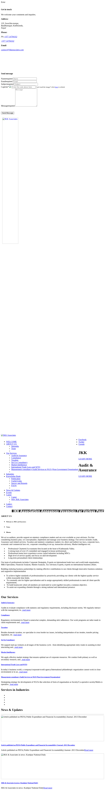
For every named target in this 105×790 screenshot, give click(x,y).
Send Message (7, 113)
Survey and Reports (19, 483)
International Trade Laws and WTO (25, 467)
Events (9, 492)
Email (6, 81)
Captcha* (5, 87)
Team (13, 448)
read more (26, 610)
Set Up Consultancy (19, 462)
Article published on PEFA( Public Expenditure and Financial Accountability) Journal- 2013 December (38, 745)
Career (9, 495)
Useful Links (16, 481)
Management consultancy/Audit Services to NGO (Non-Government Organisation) (44, 469)
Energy (9, 702)
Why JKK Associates (20, 499)
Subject (7, 84)
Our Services (11, 453)
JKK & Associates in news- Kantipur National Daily (19, 783)
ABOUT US (11, 444)
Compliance (16, 458)
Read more (88, 750)
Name (7, 79)
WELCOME (11, 442)
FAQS (14, 485)
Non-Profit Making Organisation (19, 695)
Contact (9, 506)
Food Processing (13, 704)
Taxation (14, 460)
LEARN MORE (85, 459)
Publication (15, 479)
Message (8, 106)
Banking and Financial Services (19, 697)
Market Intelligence (19, 465)
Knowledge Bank (13, 476)
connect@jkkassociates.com (12, 50)
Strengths (15, 446)
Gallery (9, 504)
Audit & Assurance (19, 455)
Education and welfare (15, 700)
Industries (10, 474)
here (56, 87)
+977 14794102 (10, 37)
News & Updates (13, 490)
